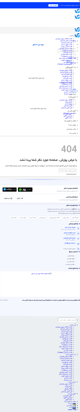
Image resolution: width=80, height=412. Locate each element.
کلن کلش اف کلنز (66, 43)
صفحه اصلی (71, 256)
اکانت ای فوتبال (67, 51)
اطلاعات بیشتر (53, 5)
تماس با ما (72, 133)
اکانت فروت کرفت (66, 60)
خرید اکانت (72, 36)
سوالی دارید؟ (72, 125)
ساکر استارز (14, 217)
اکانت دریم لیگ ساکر (65, 58)
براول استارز (68, 104)
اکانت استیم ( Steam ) (64, 64)
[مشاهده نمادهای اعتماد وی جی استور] (40, 284)
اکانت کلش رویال (66, 47)
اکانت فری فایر (67, 52)
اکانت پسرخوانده (67, 56)
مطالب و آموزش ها (70, 121)
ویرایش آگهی (68, 116)
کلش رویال (68, 102)
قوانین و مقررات (69, 264)
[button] (74, 41)
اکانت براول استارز (66, 45)
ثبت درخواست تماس (69, 233)
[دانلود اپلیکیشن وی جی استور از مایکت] (9, 189)
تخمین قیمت (72, 382)
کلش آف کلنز (68, 106)
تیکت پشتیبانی (71, 129)
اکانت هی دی (68, 351)
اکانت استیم (68, 92)
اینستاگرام (7, 198)
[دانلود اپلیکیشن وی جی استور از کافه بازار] (25, 189)
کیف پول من (70, 261)
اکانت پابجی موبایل (65, 49)
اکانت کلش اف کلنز (66, 41)
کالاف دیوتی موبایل (65, 100)
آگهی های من (72, 111)
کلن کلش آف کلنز (74, 221)
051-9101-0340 (70, 227)
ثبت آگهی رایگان (71, 354)
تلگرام (18, 198)
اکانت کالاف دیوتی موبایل (64, 39)
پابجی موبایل (42, 217)
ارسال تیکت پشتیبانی (69, 238)
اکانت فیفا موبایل (66, 54)
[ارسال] (75, 54)
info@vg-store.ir (70, 243)
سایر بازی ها (68, 94)
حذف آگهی (68, 118)
